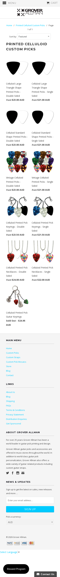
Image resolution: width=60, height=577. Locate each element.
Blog (8, 370)
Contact (9, 375)
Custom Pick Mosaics (16, 361)
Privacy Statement (15, 414)
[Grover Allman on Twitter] (7, 472)
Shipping (10, 401)
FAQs (8, 405)
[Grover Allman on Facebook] (12, 472)
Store (8, 366)
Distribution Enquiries (16, 419)
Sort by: (13, 36)
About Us (10, 392)
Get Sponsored (13, 423)
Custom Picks (12, 352)
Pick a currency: (13, 516)
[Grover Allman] (30, 12)
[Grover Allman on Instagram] (17, 472)
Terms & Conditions (15, 410)
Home (9, 348)
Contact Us (46, 574)
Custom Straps (13, 357)
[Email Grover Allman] (22, 472)
